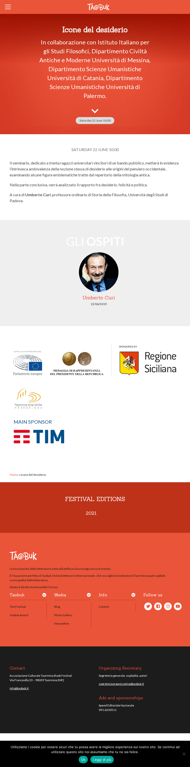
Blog (57, 606)
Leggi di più (102, 760)
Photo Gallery (63, 615)
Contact (104, 606)
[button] (44, 596)
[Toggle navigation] (9, 7)
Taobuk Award (19, 615)
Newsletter (61, 623)
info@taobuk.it (19, 688)
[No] (183, 753)
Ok (83, 760)
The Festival (18, 606)
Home (14, 475)
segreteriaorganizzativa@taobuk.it (121, 684)
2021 (91, 513)
